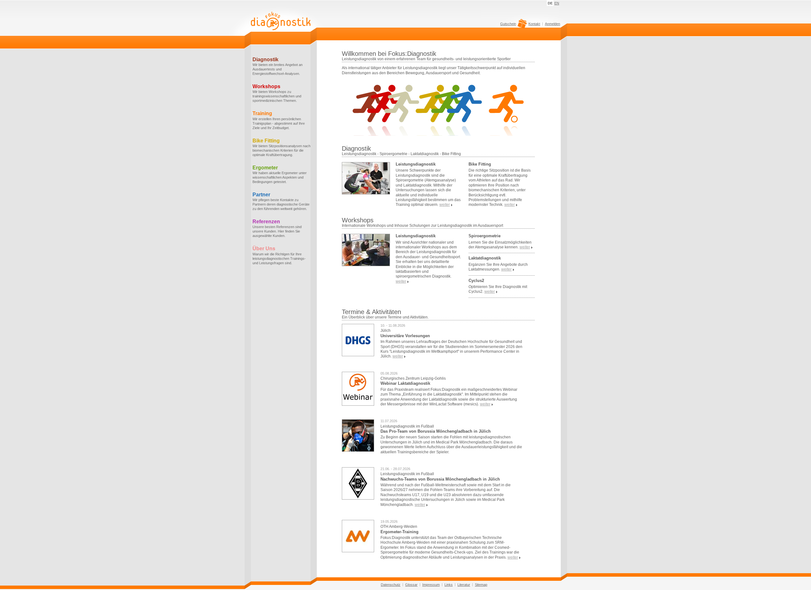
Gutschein (508, 24)
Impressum (431, 585)
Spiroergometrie (485, 235)
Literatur (463, 585)
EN (556, 3)
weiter (398, 356)
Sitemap (481, 585)
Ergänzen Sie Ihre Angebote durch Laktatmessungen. (498, 267)
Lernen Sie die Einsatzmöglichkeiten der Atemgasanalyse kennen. (500, 244)
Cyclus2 (476, 280)
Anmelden (552, 24)
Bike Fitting (480, 164)
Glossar (411, 585)
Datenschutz (390, 585)
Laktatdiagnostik (485, 258)
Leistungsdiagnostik (416, 164)
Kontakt (534, 24)
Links (448, 585)
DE (550, 3)
